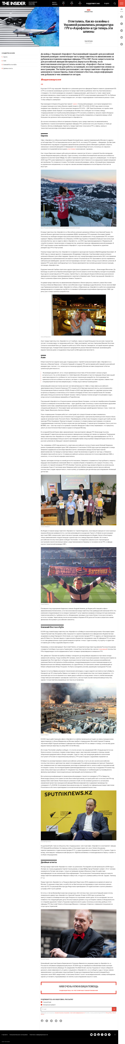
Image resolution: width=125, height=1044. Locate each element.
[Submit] (114, 1009)
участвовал (71, 149)
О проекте (5, 1034)
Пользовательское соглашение (19, 1034)
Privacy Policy (109, 1012)
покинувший (103, 649)
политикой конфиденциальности (77, 1012)
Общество (88, 11)
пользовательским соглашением (62, 1012)
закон (75, 104)
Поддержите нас (93, 3)
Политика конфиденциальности (39, 1034)
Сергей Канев (89, 41)
